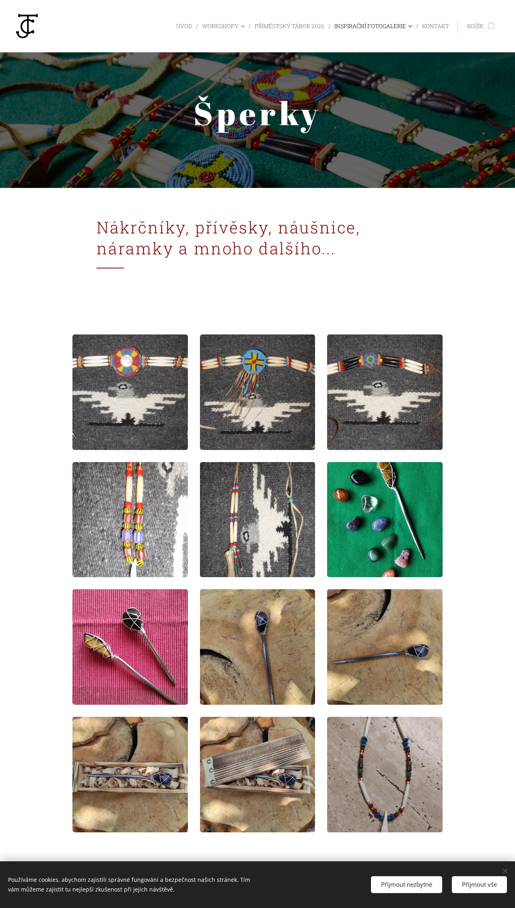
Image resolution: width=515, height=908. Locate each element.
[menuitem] (186, 26)
